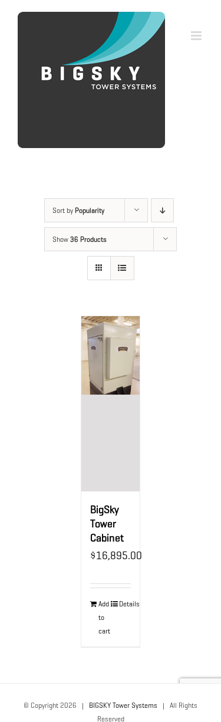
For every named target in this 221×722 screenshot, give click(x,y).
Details (125, 603)
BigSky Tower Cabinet (107, 523)
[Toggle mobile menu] (197, 35)
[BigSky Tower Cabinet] (110, 403)
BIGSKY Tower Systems (123, 705)
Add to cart (104, 617)
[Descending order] (162, 210)
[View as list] (122, 268)
